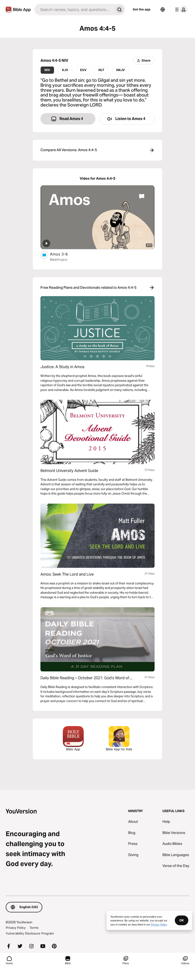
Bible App (73, 749)
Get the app (141, 9)
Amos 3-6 (63, 253)
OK (181, 920)
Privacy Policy (16, 927)
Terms (34, 927)
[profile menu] (180, 9)
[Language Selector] (162, 9)
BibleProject (59, 259)
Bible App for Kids (119, 749)
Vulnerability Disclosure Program (30, 933)
